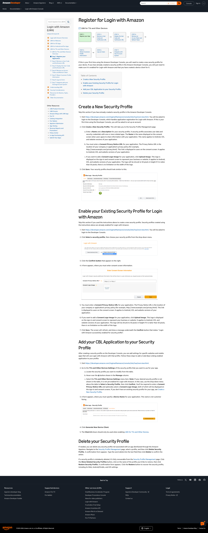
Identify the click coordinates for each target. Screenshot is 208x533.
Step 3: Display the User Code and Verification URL (61, 67)
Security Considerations (57, 90)
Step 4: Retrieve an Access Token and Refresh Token (60, 71)
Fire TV (52, 116)
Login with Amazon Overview (59, 38)
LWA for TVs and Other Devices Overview (61, 53)
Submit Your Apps (55, 138)
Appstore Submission (56, 123)
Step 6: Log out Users (58, 80)
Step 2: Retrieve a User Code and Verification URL (61, 62)
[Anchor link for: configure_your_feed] (109, 28)
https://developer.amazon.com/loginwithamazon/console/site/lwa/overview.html (117, 117)
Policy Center (54, 133)
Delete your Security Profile (93, 93)
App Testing (53, 126)
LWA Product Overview (57, 109)
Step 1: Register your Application (59, 57)
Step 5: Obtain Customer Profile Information (61, 76)
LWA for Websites (55, 41)
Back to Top (104, 480)
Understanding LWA (56, 87)
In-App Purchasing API (57, 135)
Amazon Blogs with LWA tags (59, 113)
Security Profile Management (109, 449)
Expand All (56, 33)
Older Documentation (56, 98)
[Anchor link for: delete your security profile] (131, 441)
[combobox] (56, 21)
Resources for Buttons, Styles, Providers (59, 94)
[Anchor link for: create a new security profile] (134, 106)
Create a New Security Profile (94, 79)
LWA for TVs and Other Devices (59, 49)
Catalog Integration (56, 118)
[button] (68, 22)
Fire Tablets (53, 121)
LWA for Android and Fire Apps (59, 46)
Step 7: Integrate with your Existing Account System (60, 83)
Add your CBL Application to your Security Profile (102, 89)
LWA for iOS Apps (55, 43)
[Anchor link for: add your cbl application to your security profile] (93, 347)
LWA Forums (54, 111)
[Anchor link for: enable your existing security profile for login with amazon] (104, 216)
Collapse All (50, 33)
